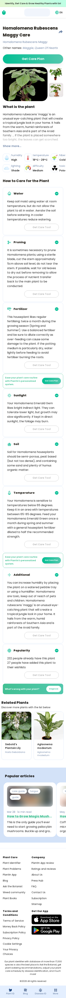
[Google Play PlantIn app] (47, 930)
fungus (34, 791)
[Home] (4, 12)
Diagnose (53, 689)
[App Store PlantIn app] (47, 919)
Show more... (12, 146)
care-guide (18, 791)
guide (15, 797)
